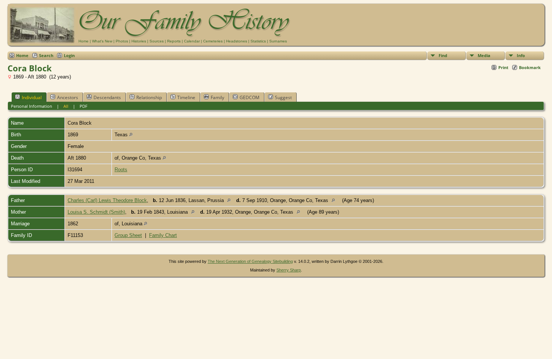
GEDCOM (249, 97)
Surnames (278, 41)
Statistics (258, 41)
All (65, 106)
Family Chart (163, 235)
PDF (83, 106)
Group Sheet (128, 235)
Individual (32, 97)
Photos (122, 41)
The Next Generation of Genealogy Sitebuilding (250, 261)
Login (69, 55)
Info (521, 55)
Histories (138, 41)
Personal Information (31, 106)
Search (46, 55)
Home (83, 41)
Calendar (192, 41)
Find (443, 55)
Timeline (186, 97)
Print (503, 67)
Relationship (149, 97)
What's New (102, 41)
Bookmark (530, 67)
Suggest (283, 97)
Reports (174, 41)
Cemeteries (213, 41)
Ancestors (67, 97)
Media (484, 55)
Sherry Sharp (288, 270)
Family (217, 97)
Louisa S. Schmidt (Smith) (96, 212)
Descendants (107, 97)
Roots (121, 169)
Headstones (236, 41)
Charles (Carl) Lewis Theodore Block (107, 200)
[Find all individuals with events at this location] (131, 134)
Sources (156, 41)
